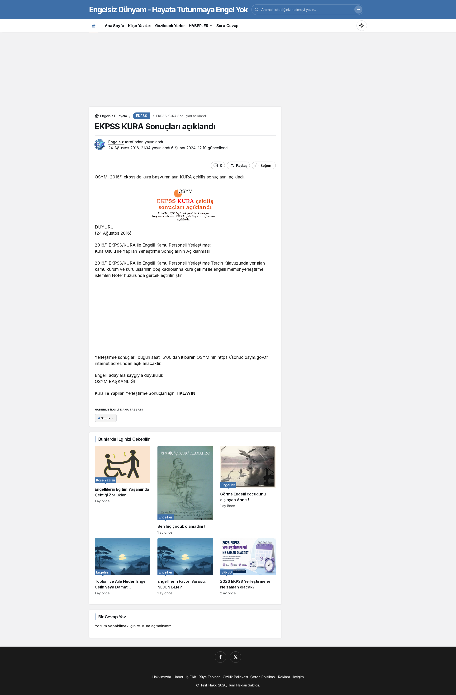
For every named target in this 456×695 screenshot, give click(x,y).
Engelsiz (116, 142)
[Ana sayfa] (93, 25)
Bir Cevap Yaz (112, 616)
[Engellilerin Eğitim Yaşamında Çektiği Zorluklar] (122, 490)
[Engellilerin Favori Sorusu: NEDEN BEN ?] (185, 566)
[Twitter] (235, 657)
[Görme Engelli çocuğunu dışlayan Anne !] (248, 490)
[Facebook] (220, 657)
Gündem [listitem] (105, 418)
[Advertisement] (228, 69)
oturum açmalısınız (154, 626)
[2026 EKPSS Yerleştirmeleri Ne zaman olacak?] (248, 566)
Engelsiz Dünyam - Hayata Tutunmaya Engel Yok (168, 9)
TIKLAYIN (185, 393)
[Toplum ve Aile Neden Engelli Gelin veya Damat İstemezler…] (122, 566)
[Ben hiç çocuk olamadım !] (185, 490)
